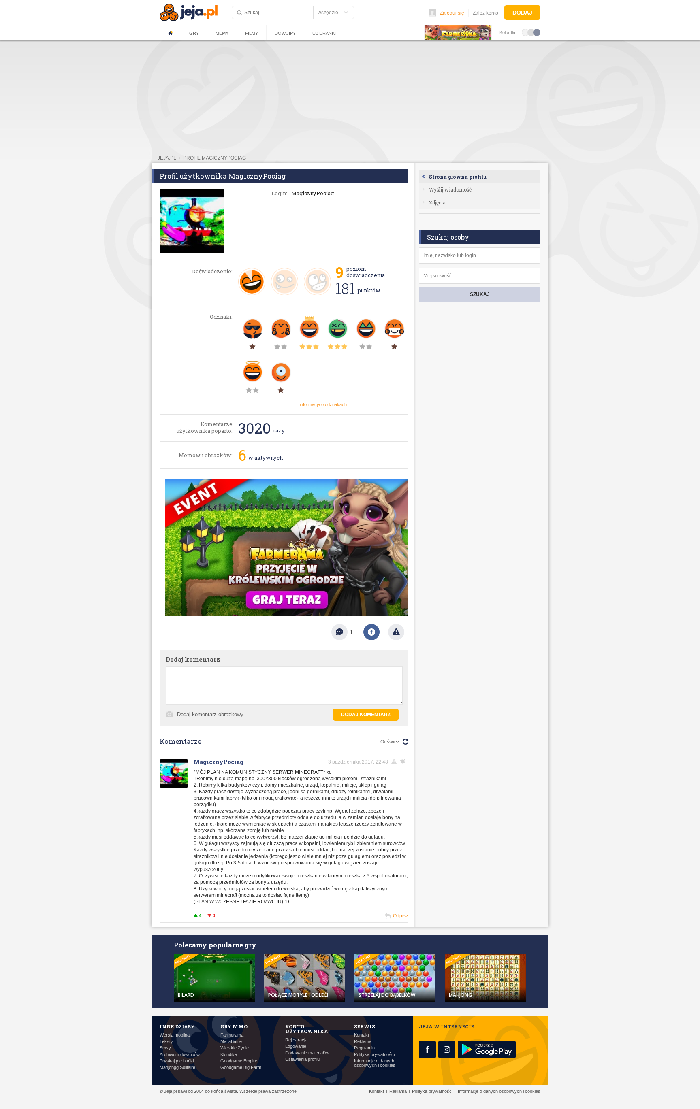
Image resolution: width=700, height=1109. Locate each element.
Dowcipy (285, 33)
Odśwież (389, 742)
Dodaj (522, 12)
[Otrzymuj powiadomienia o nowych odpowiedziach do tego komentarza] (404, 761)
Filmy (251, 33)
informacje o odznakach (323, 404)
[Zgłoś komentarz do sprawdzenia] (395, 761)
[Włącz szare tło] (531, 32)
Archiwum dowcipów (180, 1054)
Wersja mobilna (175, 1035)
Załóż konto (485, 13)
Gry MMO (234, 1026)
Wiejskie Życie (234, 1048)
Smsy (165, 1048)
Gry (194, 33)
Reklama (362, 1041)
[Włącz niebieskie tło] (536, 32)
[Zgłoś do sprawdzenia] (396, 632)
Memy (222, 33)
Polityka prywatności (374, 1054)
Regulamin (364, 1048)
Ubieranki (324, 33)
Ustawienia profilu (302, 1059)
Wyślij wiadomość (450, 189)
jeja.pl (167, 157)
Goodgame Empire (238, 1061)
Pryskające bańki (177, 1061)
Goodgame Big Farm (240, 1067)
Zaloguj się (452, 13)
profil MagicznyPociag (214, 157)
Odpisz (400, 916)
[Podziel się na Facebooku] (371, 632)
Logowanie (295, 1046)
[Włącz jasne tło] (525, 32)
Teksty (166, 1041)
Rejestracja (296, 1040)
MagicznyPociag (218, 762)
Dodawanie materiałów (307, 1053)
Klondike (228, 1054)
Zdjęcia (437, 202)
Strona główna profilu (458, 176)
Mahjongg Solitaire (177, 1067)
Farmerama (231, 1035)
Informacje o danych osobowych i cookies (374, 1063)
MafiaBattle (231, 1041)
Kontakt (361, 1035)
